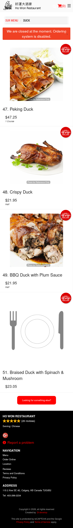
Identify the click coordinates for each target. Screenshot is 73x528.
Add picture (66, 49)
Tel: (12, 495)
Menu (5, 455)
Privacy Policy (10, 477)
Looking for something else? (36, 400)
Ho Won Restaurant (19, 416)
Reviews (7, 469)
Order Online (9, 459)
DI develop (42, 512)
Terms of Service (42, 521)
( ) (63, 5)
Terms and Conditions (14, 473)
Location (7, 463)
